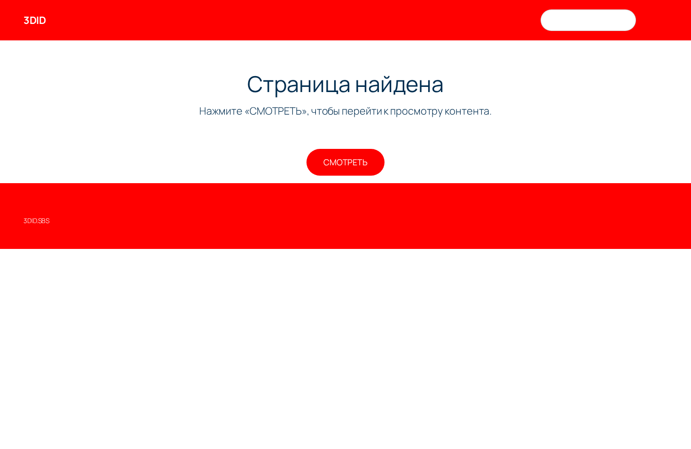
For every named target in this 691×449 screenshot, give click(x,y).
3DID (35, 20)
